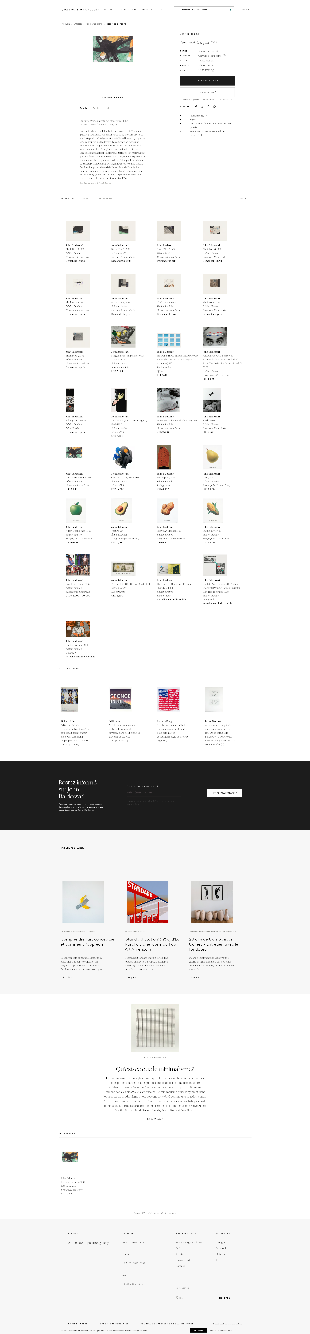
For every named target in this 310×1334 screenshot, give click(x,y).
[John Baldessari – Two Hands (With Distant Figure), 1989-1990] (123, 400)
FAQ (178, 1248)
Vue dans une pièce (112, 97)
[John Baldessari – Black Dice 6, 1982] (215, 229)
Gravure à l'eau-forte (209, 56)
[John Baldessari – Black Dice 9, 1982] (78, 229)
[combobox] (204, 9)
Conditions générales (114, 1324)
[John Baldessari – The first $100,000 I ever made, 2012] (123, 564)
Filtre (240, 198)
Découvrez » (155, 1119)
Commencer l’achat (207, 80)
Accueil (66, 24)
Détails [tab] (83, 108)
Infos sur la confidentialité (221, 1330)
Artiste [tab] (96, 108)
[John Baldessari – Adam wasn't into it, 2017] (78, 510)
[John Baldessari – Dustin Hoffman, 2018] (78, 625)
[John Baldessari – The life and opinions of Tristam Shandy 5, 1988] (169, 564)
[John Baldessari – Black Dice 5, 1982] (78, 282)
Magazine (148, 10)
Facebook (221, 1248)
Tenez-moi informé (224, 793)
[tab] (67, 200)
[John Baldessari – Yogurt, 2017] (123, 510)
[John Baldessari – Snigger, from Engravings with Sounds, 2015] (123, 335)
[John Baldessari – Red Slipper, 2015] (169, 457)
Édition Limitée (206, 51)
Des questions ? (207, 92)
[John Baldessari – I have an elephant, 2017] (169, 510)
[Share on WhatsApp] (214, 106)
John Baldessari (94, 24)
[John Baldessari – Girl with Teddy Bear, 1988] (123, 457)
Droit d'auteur (78, 1324)
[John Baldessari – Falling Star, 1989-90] (78, 400)
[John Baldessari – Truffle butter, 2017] (215, 510)
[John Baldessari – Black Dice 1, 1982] (78, 335)
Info (162, 10)
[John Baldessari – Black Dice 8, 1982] (123, 229)
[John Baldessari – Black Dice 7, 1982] (169, 229)
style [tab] (107, 108)
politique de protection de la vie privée (167, 1324)
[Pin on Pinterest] (208, 106)
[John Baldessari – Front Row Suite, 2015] (78, 564)
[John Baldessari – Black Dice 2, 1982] (215, 282)
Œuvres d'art (128, 10)
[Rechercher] (230, 10)
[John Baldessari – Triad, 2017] (215, 457)
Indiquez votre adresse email (142, 786)
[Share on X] (202, 106)
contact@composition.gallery (88, 1243)
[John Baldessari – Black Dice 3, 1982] (169, 282)
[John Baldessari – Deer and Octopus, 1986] (78, 457)
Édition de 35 (205, 65)
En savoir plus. (197, 135)
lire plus (67, 977)
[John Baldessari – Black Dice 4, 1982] (123, 282)
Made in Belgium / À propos (191, 1242)
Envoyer (224, 1298)
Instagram (221, 1242)
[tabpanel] (113, 152)
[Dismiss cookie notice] (236, 1330)
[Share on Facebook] (196, 106)
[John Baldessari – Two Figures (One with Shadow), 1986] (169, 400)
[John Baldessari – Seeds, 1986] (215, 400)
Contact (180, 1266)
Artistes (109, 10)
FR (243, 10)
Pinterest (221, 1254)
